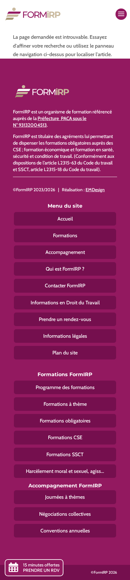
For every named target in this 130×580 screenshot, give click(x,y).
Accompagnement (65, 252)
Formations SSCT (65, 454)
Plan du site (65, 353)
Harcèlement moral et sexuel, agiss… (65, 471)
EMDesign (95, 189)
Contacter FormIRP (65, 286)
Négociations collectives (65, 514)
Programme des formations (65, 387)
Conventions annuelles (65, 531)
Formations (65, 235)
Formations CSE (65, 437)
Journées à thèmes (65, 497)
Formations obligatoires (65, 421)
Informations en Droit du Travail (65, 303)
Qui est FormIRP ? (65, 269)
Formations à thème (65, 404)
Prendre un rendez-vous (65, 319)
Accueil (65, 219)
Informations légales (65, 336)
